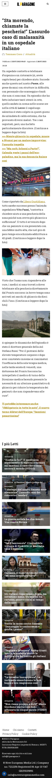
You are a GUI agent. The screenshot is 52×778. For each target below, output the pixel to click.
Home (6, 729)
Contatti (32, 729)
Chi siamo (18, 729)
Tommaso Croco (14, 54)
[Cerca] (48, 4)
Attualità (30, 54)
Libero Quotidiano (34, 201)
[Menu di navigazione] (5, 4)
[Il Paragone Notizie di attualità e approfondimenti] (26, 4)
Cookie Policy (29, 733)
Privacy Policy (10, 733)
